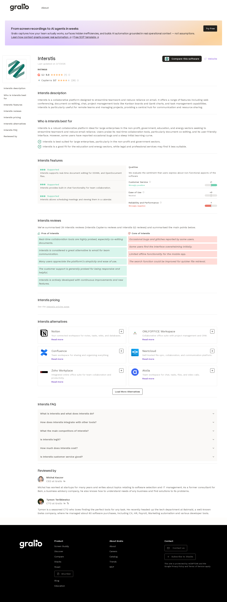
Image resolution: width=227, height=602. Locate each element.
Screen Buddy (61, 546)
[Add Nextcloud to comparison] (212, 351)
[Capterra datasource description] (78, 80)
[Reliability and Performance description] (161, 202)
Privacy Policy (178, 566)
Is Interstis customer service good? (61, 456)
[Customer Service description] (150, 182)
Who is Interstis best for (15, 97)
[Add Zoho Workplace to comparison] (121, 370)
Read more (57, 339)
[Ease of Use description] (143, 192)
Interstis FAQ (10, 130)
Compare (59, 556)
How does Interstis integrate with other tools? (68, 422)
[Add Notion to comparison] (121, 331)
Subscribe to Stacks (182, 556)
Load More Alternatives (127, 391)
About (45, 7)
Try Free (210, 28)
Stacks (57, 561)
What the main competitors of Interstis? (64, 430)
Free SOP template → (86, 37)
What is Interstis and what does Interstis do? (67, 413)
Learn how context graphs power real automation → (41, 37)
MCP (111, 567)
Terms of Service (197, 566)
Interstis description (14, 88)
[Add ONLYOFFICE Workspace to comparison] (212, 331)
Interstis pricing (12, 117)
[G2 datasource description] (69, 75)
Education (59, 586)
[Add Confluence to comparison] (121, 351)
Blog (56, 580)
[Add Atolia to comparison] (212, 370)
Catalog (113, 556)
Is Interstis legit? (50, 439)
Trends (113, 561)
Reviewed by (10, 136)
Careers (113, 551)
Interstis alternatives (15, 123)
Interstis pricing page (57, 306)
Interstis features (13, 104)
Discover (58, 551)
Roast (57, 567)
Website (212, 58)
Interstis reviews (12, 111)
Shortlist (66, 574)
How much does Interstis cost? (59, 448)
